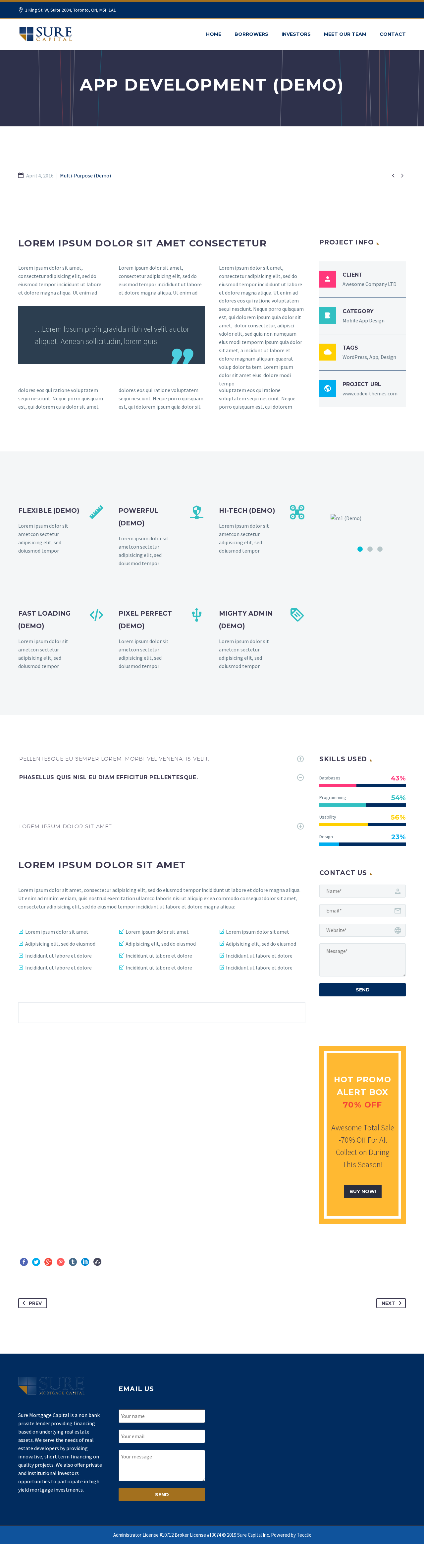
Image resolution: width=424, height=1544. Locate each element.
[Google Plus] (48, 1262)
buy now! (362, 1191)
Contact (393, 34)
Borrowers (251, 34)
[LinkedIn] (85, 1262)
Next (388, 1303)
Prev (35, 1303)
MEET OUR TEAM (345, 34)
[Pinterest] (61, 1262)
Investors (296, 34)
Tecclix (304, 1535)
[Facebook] (24, 1262)
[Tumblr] (73, 1262)
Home (213, 34)
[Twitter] (36, 1262)
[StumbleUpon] (97, 1262)
